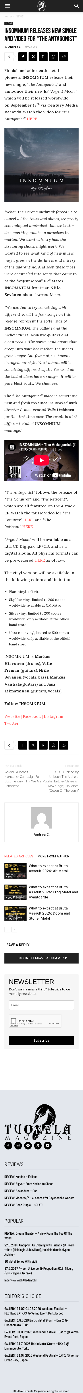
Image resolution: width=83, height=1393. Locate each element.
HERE (32, 118)
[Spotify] (28, 1145)
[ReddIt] (63, 56)
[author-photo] (41, 828)
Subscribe (41, 1040)
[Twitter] (33, 56)
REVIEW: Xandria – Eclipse (20, 1177)
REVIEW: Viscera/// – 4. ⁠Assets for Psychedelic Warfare (39, 1198)
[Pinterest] (43, 56)
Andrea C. (14, 46)
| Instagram (52, 716)
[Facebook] (22, 56)
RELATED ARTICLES (18, 856)
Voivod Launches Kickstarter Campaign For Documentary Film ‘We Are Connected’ (22, 779)
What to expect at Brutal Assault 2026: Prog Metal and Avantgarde (53, 892)
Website (12, 716)
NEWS (19, 16)
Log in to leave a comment (41, 958)
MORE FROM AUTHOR (53, 856)
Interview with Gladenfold (20, 1280)
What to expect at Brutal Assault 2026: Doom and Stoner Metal (49, 913)
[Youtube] (48, 1145)
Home (8, 16)
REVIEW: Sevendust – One (20, 1191)
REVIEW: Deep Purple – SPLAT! (23, 1205)
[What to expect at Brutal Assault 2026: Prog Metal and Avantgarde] (15, 892)
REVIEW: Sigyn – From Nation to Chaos (28, 1184)
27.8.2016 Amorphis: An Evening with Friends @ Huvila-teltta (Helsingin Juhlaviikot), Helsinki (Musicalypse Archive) (39, 1249)
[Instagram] (18, 1145)
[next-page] (14, 929)
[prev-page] (7, 929)
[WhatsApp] (53, 56)
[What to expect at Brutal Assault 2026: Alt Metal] (15, 871)
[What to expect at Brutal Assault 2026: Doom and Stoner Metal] (15, 913)
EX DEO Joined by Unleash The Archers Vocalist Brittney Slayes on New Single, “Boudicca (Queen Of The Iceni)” (61, 781)
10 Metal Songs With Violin (21, 1261)
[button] (7, 6)
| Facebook (30, 716)
